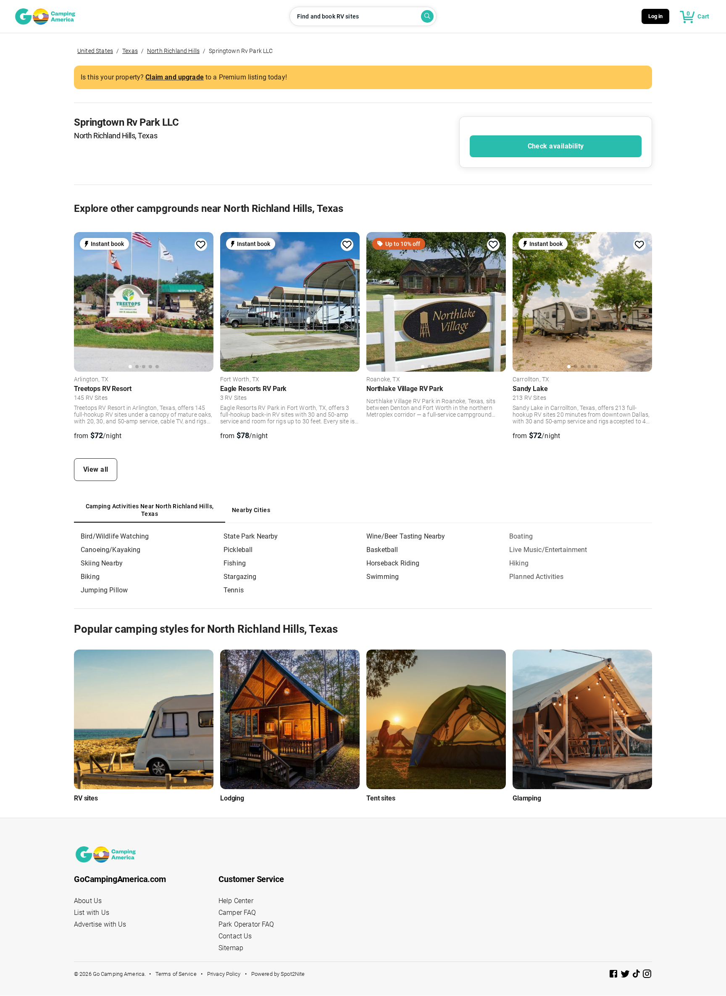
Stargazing (240, 577)
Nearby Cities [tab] (251, 510)
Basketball (382, 550)
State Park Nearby (251, 536)
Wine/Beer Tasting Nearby (405, 536)
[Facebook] (614, 975)
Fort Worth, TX (239, 379)
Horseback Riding (392, 563)
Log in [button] (655, 16)
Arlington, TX (91, 379)
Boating (521, 536)
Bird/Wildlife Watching (115, 536)
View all (95, 469)
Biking (90, 577)
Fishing (235, 563)
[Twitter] (626, 975)
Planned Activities (536, 577)
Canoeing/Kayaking (111, 550)
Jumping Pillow (104, 590)
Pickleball (238, 550)
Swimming (382, 577)
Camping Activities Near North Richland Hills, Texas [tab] (150, 510)
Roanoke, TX (383, 379)
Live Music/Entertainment (548, 550)
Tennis (234, 590)
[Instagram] (647, 975)
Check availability (556, 146)
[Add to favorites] (201, 245)
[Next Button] (204, 300)
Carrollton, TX (531, 379)
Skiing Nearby (102, 563)
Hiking (519, 563)
